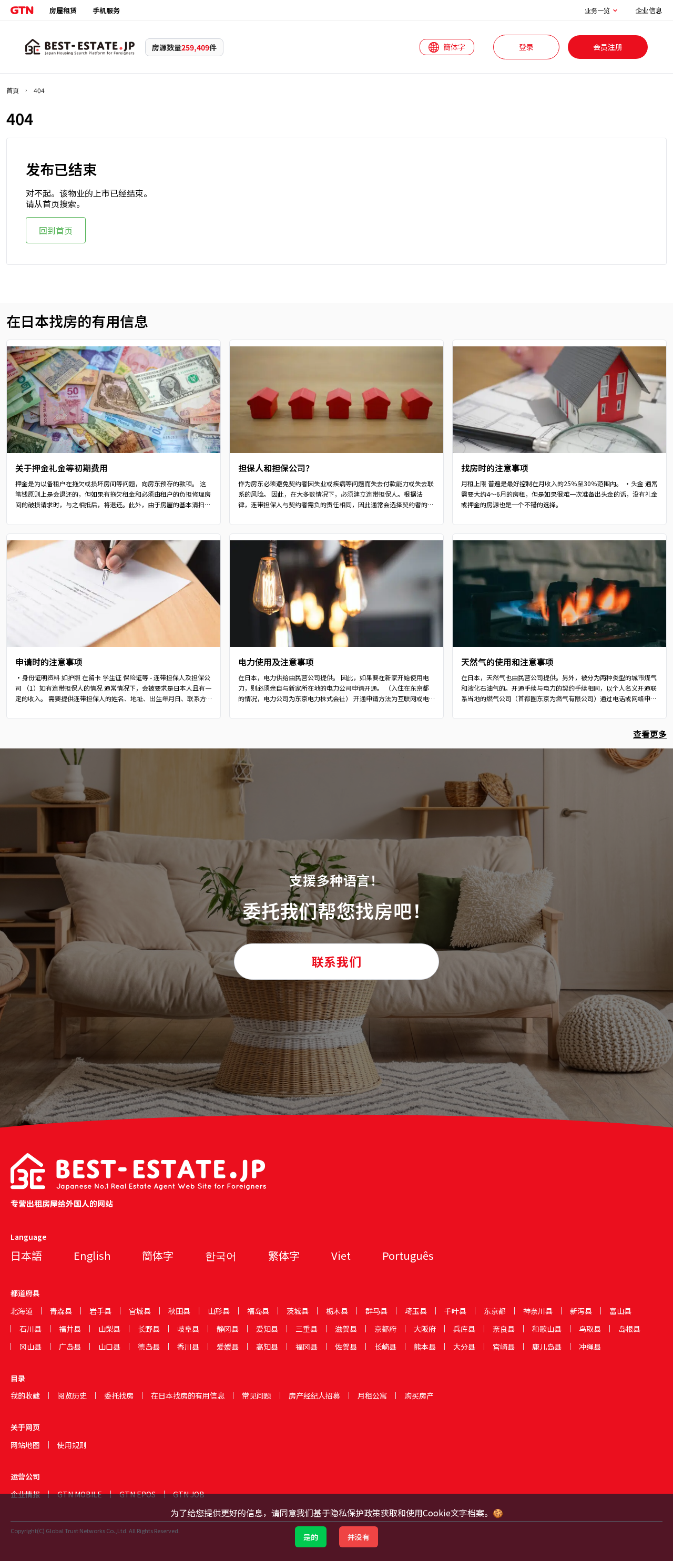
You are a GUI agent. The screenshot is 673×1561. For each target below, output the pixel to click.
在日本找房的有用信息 (188, 1395)
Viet (341, 1255)
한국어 (221, 1255)
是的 (310, 1537)
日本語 (26, 1255)
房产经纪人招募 (314, 1395)
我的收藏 (25, 1395)
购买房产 (419, 1395)
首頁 (12, 90)
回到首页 (56, 230)
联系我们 (336, 961)
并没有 (359, 1537)
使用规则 (72, 1445)
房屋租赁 (63, 10)
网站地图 (25, 1445)
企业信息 (648, 10)
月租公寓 (372, 1395)
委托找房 (119, 1395)
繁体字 (284, 1255)
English (92, 1255)
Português (408, 1255)
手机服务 (106, 10)
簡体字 (158, 1255)
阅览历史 (72, 1395)
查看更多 (650, 733)
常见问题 (256, 1395)
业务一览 (597, 10)
